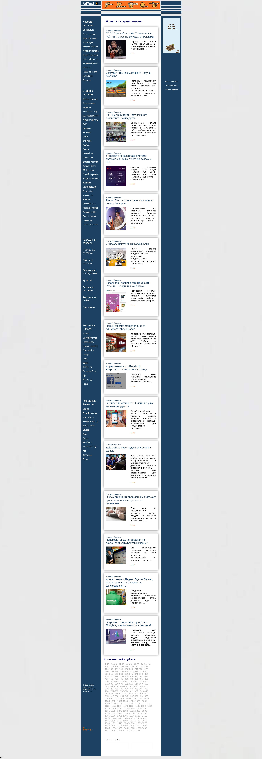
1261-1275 (110, 711)
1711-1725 (135, 730)
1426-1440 (117, 718)
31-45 (121, 664)
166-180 (109, 669)
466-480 (129, 679)
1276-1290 (122, 711)
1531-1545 (117, 723)
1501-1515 (135, 721)
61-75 (136, 664)
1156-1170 (116, 706)
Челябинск (87, 367)
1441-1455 (129, 718)
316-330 (119, 674)
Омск (85, 359)
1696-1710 (122, 730)
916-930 (114, 696)
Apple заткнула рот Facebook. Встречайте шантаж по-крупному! (126, 368)
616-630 (139, 684)
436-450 (109, 679)
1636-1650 (117, 728)
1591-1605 (122, 725)
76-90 (144, 664)
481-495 (139, 679)
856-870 (119, 693)
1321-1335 (117, 713)
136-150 (134, 666)
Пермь (85, 384)
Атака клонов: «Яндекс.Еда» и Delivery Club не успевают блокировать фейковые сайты (129, 582)
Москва (86, 333)
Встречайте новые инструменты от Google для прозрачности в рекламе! (128, 624)
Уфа (84, 375)
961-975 (144, 696)
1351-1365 (141, 713)
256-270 (124, 671)
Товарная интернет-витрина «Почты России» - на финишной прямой (128, 284)
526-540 (124, 681)
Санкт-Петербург (90, 338)
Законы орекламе (88, 289)
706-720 (109, 689)
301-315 (109, 674)
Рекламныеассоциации (90, 272)
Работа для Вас (171, 85)
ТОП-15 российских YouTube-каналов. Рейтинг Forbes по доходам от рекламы (130, 35)
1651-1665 (129, 728)
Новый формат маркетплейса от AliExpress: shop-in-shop (125, 327)
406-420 (134, 676)
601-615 (129, 684)
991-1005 (119, 698)
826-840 (144, 691)
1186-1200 (140, 706)
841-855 (109, 693)
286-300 (144, 671)
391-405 (124, 676)
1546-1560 (129, 723)
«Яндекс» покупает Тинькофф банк (127, 244)
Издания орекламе (89, 251)
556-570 (144, 681)
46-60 (129, 664)
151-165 (144, 666)
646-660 (114, 686)
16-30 (114, 664)
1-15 (107, 664)
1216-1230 (117, 708)
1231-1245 (129, 708)
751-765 (139, 689)
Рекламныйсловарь (89, 241)
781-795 (114, 691)
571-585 (109, 684)
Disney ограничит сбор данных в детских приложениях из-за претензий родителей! (131, 500)
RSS (85, 728)
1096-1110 (117, 703)
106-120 (114, 666)
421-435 (144, 676)
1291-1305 (135, 711)
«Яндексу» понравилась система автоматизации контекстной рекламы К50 (128, 159)
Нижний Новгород (90, 346)
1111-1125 (128, 703)
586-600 (119, 684)
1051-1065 (122, 701)
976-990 (109, 698)
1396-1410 (135, 716)
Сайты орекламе (88, 261)
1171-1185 (128, 706)
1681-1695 (110, 730)
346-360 (139, 674)
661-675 (124, 686)
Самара (86, 354)
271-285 (134, 671)
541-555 (134, 681)
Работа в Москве (171, 81)
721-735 (119, 689)
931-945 (124, 696)
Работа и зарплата (171, 90)
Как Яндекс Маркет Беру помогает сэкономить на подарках (126, 116)
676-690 (134, 686)
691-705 (144, 686)
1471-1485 (110, 721)
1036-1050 (110, 701)
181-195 (119, 669)
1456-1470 (141, 718)
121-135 (124, 666)
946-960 (134, 696)
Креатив (87, 280)
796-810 (124, 691)
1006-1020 (131, 698)
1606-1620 (135, 725)
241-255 (114, 671)
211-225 (139, 669)
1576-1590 (110, 725)
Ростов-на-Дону (89, 371)
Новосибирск (88, 342)
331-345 (129, 674)
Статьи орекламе (88, 92)
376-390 (114, 676)
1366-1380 (110, 716)
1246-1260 (141, 708)
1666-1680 (141, 728)
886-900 (139, 693)
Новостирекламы (88, 23)
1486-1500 (122, 721)
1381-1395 (122, 716)
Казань (85, 363)
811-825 (134, 691)
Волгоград (87, 379)
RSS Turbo (88, 730)
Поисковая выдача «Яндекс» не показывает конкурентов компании (127, 541)
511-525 (114, 681)
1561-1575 (141, 723)
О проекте (89, 307)
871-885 (129, 693)
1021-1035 (143, 698)
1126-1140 (140, 703)
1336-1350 (129, 713)
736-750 (129, 689)
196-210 (129, 669)
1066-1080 (135, 701)
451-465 (119, 679)
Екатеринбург (88, 350)
